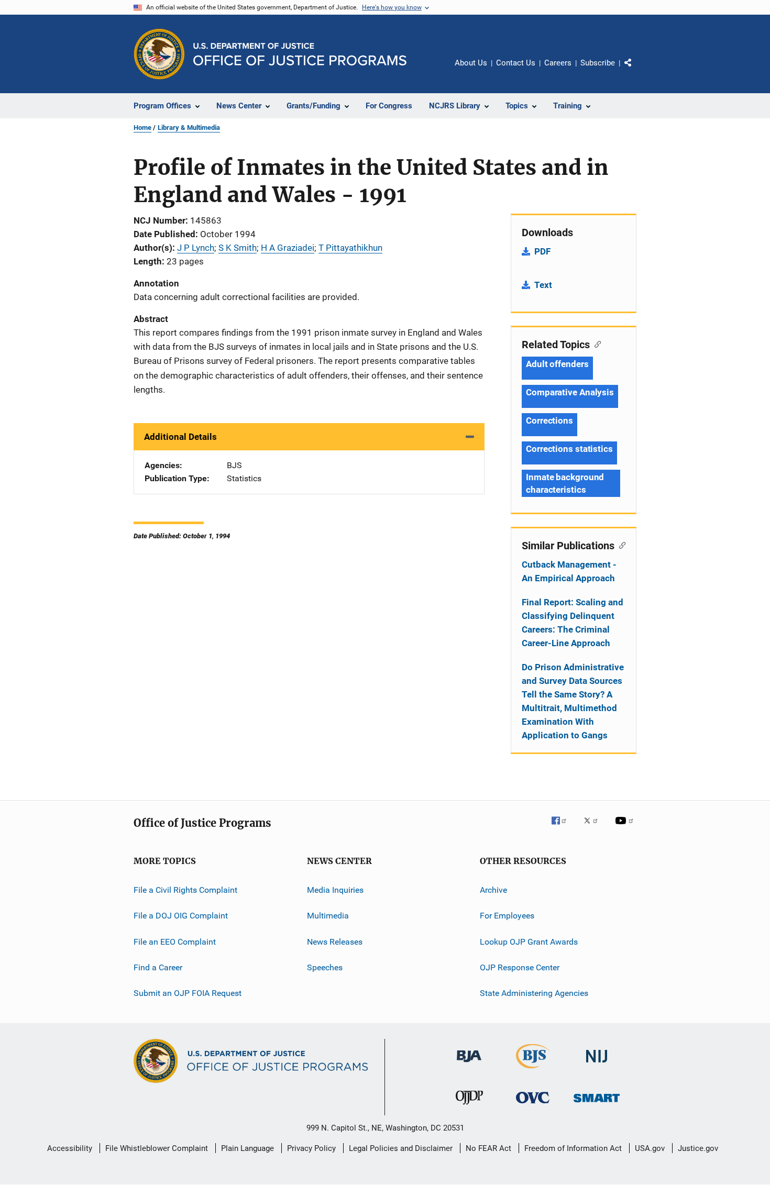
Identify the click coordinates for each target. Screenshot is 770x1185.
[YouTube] (625, 827)
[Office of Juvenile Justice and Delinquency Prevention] (469, 1106)
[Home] (299, 54)
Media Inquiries (335, 890)
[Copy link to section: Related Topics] (595, 343)
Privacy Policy (311, 1148)
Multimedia (328, 916)
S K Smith (237, 247)
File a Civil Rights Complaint (185, 890)
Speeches (325, 967)
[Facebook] (563, 827)
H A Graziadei (287, 247)
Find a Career (158, 967)
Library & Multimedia (189, 127)
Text (543, 285)
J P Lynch (195, 247)
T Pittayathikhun (350, 247)
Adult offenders (557, 364)
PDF (542, 251)
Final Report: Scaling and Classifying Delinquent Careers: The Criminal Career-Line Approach (572, 622)
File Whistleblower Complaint (156, 1148)
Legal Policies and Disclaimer (401, 1148)
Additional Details (180, 436)
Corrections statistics (569, 449)
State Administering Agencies (534, 993)
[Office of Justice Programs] (159, 54)
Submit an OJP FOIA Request (187, 993)
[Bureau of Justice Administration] (469, 1064)
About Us (471, 63)
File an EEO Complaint (175, 942)
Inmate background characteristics (565, 483)
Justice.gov (698, 1148)
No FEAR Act (488, 1148)
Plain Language (247, 1148)
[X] (594, 827)
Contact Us (515, 63)
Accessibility (69, 1148)
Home (142, 127)
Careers (557, 63)
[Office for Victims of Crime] (532, 1105)
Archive (493, 890)
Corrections (549, 420)
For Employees (507, 916)
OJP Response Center (519, 967)
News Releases (334, 942)
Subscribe (597, 63)
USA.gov (650, 1148)
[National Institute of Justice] (596, 1064)
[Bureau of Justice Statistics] (533, 1070)
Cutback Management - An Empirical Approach (569, 571)
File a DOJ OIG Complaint (181, 916)
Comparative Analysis (570, 392)
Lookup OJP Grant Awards (529, 942)
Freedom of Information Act (573, 1148)
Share (636, 70)
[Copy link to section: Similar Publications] (619, 544)
